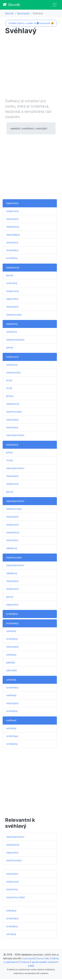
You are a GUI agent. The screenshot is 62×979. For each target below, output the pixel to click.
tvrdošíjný (12, 258)
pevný (9, 275)
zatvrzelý (11, 670)
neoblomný (12, 226)
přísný (9, 396)
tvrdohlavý (12, 250)
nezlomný (12, 323)
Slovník (13, 4)
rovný (9, 460)
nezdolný (11, 331)
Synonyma (23, 13)
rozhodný (11, 283)
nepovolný (12, 203)
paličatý (10, 662)
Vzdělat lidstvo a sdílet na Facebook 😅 (31, 23)
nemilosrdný (13, 372)
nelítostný (12, 364)
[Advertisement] (31, 67)
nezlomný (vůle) (15, 897)
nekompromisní (15, 435)
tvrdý (9, 388)
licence (25, 962)
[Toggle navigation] (54, 4)
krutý (9, 380)
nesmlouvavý (13, 314)
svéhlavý (11, 654)
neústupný (12, 218)
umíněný (11, 631)
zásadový (11, 548)
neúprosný (12, 211)
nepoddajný (13, 234)
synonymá (29, 958)
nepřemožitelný (15, 339)
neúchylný (12, 242)
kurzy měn (43, 958)
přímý (9, 452)
